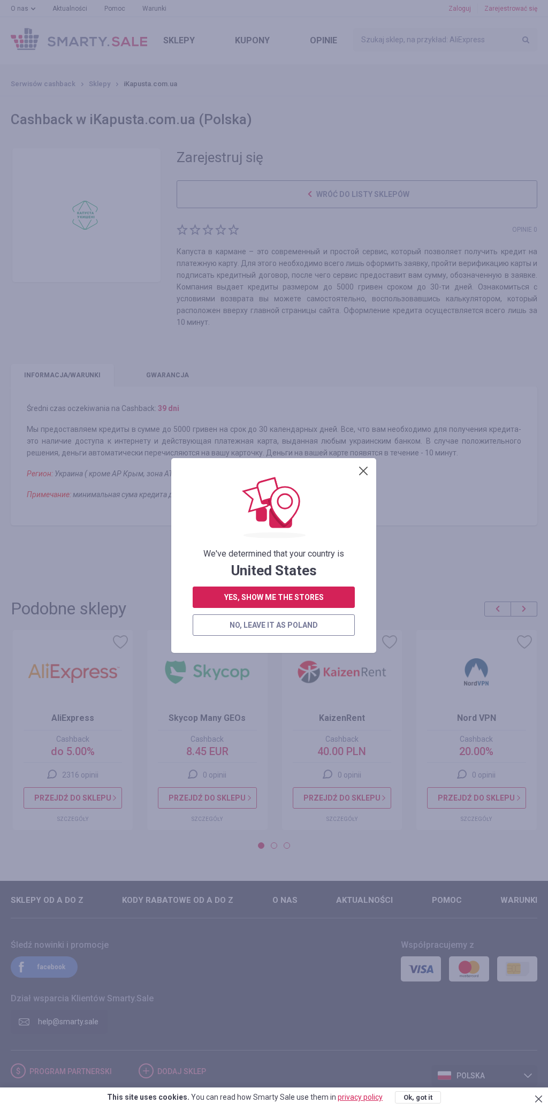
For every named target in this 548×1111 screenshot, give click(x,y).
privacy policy (360, 1097)
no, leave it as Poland (274, 625)
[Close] (363, 471)
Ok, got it (418, 1097)
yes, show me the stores (274, 597)
